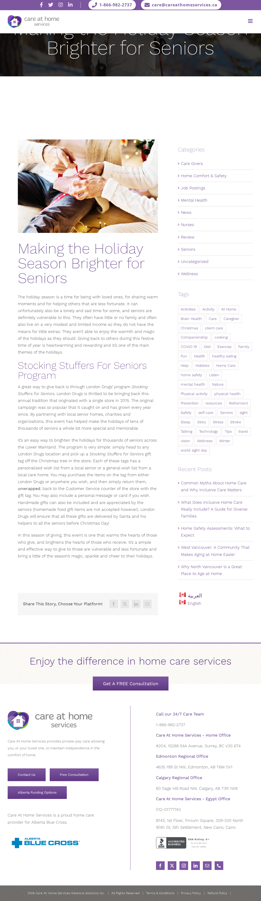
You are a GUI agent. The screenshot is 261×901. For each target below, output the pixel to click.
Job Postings (193, 188)
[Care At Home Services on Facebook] (41, 5)
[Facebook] (113, 604)
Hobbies (202, 365)
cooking (221, 337)
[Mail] (207, 865)
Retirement (238, 403)
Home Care (226, 365)
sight (243, 413)
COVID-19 (189, 347)
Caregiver (231, 319)
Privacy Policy (191, 893)
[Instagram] (183, 865)
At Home (228, 309)
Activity (208, 309)
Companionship (194, 337)
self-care (205, 413)
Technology (208, 431)
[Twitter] (172, 865)
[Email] (147, 604)
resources (213, 403)
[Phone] (219, 865)
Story (201, 422)
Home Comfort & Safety (204, 175)
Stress (218, 422)
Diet (207, 347)
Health (199, 356)
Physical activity (194, 394)
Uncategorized (194, 261)
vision (185, 441)
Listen (214, 375)
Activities (188, 309)
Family (243, 347)
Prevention (190, 403)
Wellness (189, 273)
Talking (186, 431)
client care (214, 328)
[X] (124, 604)
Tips (228, 431)
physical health (227, 394)
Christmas (189, 328)
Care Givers (192, 163)
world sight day (194, 450)
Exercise (224, 347)
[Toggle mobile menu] (250, 21)
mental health (193, 384)
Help (185, 365)
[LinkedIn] (136, 604)
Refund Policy (217, 893)
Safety (186, 413)
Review (187, 237)
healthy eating (224, 356)
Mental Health (194, 200)
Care (213, 319)
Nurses (187, 224)
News (186, 212)
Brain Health (191, 319)
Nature (218, 384)
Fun (184, 356)
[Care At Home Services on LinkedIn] (70, 5)
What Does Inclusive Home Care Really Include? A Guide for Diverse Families (214, 509)
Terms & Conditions (160, 893)
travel (243, 431)
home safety (191, 375)
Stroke (235, 422)
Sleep (185, 422)
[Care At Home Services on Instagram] (60, 5)
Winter (224, 441)
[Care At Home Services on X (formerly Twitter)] (50, 5)
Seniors (188, 249)
